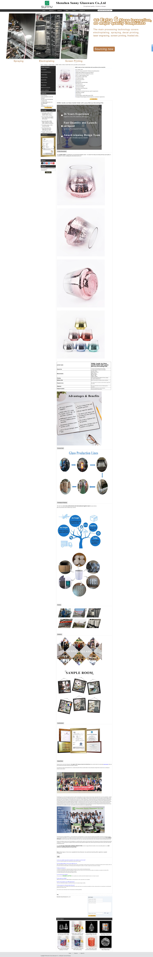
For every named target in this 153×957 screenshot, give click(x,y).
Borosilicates (43, 85)
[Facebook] (44, 163)
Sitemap (69, 955)
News (67, 10)
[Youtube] (47, 163)
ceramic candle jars (45, 90)
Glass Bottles (43, 79)
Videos (74, 10)
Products (60, 10)
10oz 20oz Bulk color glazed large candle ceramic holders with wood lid (47, 131)
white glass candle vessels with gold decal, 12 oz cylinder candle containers (47, 127)
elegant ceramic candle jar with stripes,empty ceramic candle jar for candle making (47, 124)
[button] (151, 37)
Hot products (43, 69)
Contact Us (82, 10)
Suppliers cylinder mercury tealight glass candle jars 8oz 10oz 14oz (47, 116)
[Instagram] (51, 163)
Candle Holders (52, 64)
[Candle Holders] (76, 37)
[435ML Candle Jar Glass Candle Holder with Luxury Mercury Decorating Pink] (65, 75)
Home (44, 10)
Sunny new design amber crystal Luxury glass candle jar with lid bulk (47, 120)
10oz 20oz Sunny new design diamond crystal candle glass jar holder (46, 112)
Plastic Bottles (44, 82)
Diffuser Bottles (44, 77)
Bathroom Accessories (45, 87)
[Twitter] (42, 163)
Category (46, 64)
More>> (53, 110)
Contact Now (48, 107)
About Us (51, 10)
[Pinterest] (53, 163)
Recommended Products (46, 72)
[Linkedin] (49, 163)
